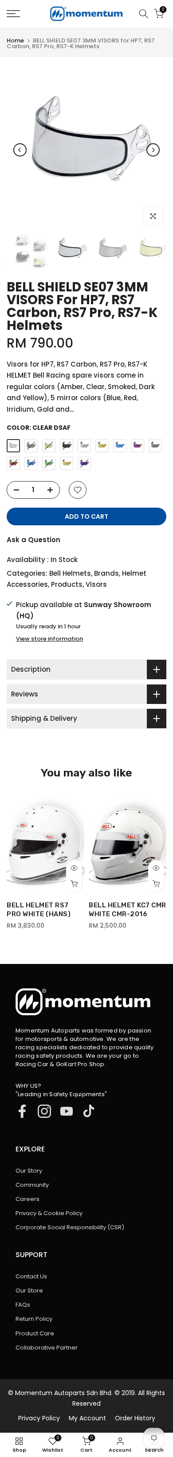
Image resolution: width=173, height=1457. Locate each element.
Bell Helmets (70, 573)
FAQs (23, 1304)
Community (32, 1185)
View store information (49, 639)
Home (15, 40)
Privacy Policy (39, 1418)
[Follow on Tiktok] (88, 1111)
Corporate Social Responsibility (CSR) (70, 1227)
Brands (106, 573)
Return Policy (34, 1319)
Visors (96, 584)
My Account (87, 1418)
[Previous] (20, 150)
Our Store (29, 1290)
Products (67, 584)
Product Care (35, 1333)
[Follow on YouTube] (66, 1111)
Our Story (29, 1170)
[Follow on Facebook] (22, 1111)
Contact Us (31, 1276)
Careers (27, 1199)
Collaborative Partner (47, 1347)
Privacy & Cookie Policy (49, 1213)
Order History (135, 1418)
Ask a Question (33, 539)
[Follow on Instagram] (44, 1111)
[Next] (153, 150)
